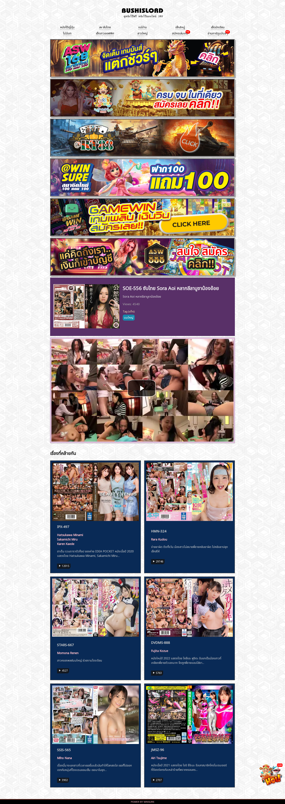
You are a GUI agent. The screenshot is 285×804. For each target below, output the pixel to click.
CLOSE (280, 765)
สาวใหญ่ (142, 32)
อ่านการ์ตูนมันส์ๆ (218, 32)
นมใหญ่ (128, 317)
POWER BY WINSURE (142, 802)
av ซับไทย (105, 26)
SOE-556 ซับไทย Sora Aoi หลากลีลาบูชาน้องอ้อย (171, 287)
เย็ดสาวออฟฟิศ (105, 32)
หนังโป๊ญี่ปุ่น (67, 26)
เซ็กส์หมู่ (180, 26)
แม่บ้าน (142, 26)
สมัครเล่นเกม (180, 32)
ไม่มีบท (67, 32)
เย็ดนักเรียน (218, 26)
